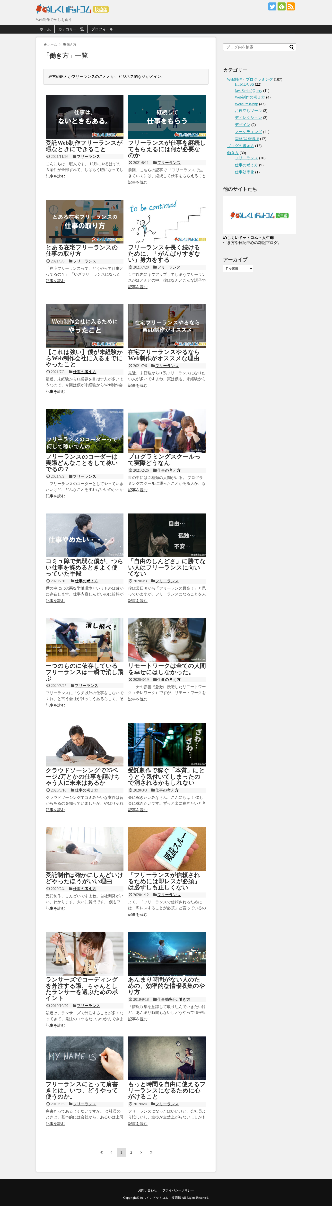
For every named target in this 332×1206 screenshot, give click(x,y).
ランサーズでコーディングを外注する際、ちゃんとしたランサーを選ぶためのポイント (82, 988)
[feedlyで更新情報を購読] (282, 6)
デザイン (242, 125)
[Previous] (111, 1152)
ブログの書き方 (240, 146)
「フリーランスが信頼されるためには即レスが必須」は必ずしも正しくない (164, 881)
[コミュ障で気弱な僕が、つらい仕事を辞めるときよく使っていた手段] (84, 535)
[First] (101, 1152)
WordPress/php (246, 104)
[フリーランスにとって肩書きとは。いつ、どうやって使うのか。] (84, 1058)
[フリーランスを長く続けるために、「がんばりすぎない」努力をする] (167, 221)
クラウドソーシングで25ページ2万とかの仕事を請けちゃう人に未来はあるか (83, 776)
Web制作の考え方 (250, 97)
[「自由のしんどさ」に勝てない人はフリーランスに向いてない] (167, 535)
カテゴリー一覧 (71, 29)
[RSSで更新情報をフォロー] (291, 6)
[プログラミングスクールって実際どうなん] (167, 431)
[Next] (141, 1152)
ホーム (45, 29)
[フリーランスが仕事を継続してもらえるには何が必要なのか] (167, 117)
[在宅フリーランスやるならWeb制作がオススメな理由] (167, 326)
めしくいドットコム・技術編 (160, 1197)
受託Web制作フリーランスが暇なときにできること (84, 146)
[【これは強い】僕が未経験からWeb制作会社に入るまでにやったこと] (84, 326)
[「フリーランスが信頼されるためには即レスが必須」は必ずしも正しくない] (167, 849)
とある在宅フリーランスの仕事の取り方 (82, 250)
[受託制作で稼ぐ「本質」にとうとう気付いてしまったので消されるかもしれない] (167, 744)
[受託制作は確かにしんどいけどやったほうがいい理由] (84, 849)
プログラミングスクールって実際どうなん (164, 459)
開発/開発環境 (247, 139)
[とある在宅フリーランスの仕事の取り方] (84, 221)
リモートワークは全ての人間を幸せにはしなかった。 (167, 669)
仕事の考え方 (84, 372)
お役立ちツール (248, 110)
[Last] (151, 1152)
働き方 (184, 999)
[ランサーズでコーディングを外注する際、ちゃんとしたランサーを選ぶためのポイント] (84, 954)
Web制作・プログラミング (250, 79)
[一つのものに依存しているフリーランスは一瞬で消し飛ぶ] (84, 640)
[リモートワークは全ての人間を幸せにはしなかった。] (167, 640)
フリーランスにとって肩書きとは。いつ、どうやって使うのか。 (82, 1090)
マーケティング (248, 132)
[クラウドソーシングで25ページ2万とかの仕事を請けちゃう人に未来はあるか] (84, 744)
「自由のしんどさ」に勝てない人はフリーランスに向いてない (167, 567)
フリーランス (88, 156)
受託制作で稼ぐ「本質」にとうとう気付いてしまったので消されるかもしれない (166, 776)
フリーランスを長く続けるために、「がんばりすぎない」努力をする (164, 253)
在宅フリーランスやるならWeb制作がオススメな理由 (164, 355)
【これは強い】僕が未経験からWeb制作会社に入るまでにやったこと (84, 358)
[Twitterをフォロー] (272, 6)
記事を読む (55, 176)
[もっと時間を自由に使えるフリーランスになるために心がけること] (167, 1058)
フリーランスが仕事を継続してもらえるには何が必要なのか (167, 149)
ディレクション (248, 118)
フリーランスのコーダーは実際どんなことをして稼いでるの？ (82, 462)
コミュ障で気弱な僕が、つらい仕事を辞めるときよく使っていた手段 (84, 567)
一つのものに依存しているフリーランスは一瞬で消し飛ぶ (84, 672)
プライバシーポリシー (178, 1190)
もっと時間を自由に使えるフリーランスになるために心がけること (167, 1090)
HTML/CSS (244, 84)
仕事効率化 (167, 999)
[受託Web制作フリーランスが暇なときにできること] (84, 117)
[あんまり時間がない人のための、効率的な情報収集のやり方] (167, 954)
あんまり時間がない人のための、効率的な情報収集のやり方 (166, 985)
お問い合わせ (147, 1190)
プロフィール (102, 29)
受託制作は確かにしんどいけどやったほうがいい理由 (84, 878)
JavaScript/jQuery (248, 91)
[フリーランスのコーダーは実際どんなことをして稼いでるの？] (84, 431)
